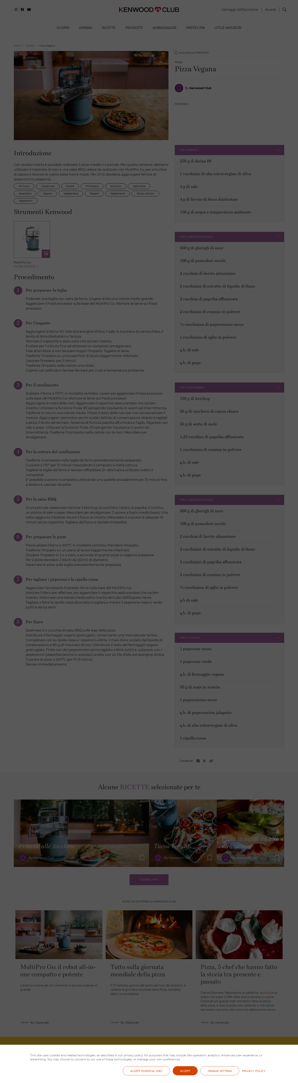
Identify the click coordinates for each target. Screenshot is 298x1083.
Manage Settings (220, 1071)
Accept (185, 1071)
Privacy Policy (254, 1071)
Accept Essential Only (146, 1071)
